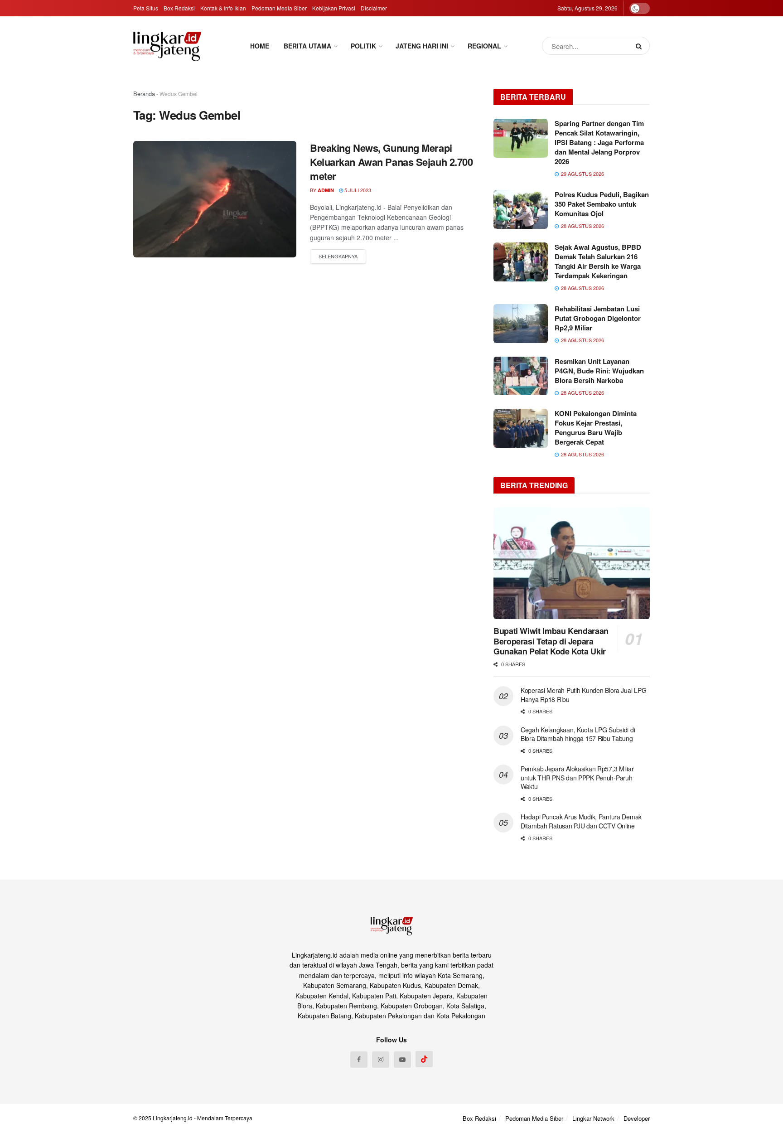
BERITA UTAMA (307, 45)
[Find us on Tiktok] (424, 1059)
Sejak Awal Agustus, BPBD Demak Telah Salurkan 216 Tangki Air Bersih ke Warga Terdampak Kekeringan (598, 261)
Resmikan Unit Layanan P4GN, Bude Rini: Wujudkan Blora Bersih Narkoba (599, 370)
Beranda (144, 93)
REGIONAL (484, 45)
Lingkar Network (593, 1118)
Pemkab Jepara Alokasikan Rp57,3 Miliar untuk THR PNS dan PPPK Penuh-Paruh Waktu (577, 777)
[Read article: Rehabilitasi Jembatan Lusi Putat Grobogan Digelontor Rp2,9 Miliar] (520, 323)
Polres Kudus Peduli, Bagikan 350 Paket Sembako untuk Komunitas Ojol (602, 203)
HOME (259, 45)
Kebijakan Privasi (333, 8)
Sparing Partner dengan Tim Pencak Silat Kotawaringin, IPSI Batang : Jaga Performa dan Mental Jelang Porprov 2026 (599, 142)
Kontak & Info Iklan (223, 8)
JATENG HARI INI (422, 45)
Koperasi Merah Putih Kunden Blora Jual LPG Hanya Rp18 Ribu (583, 695)
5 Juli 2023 (357, 190)
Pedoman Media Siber (279, 8)
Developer (637, 1118)
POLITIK (363, 45)
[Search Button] (640, 46)
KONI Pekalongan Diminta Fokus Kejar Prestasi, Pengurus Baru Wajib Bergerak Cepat (596, 427)
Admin (326, 190)
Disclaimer (374, 8)
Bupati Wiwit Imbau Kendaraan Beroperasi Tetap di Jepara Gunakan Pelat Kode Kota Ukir (551, 641)
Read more (338, 256)
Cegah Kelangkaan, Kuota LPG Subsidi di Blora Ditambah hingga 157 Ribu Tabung (578, 734)
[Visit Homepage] (167, 46)
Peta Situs (145, 8)
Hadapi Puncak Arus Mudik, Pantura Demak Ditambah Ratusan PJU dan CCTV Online (581, 821)
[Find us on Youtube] (402, 1059)
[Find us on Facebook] (358, 1059)
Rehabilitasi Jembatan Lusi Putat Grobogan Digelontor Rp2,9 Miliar (598, 318)
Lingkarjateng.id (173, 1118)
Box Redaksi (179, 8)
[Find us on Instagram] (380, 1059)
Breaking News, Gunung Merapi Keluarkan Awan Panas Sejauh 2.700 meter (391, 161)
